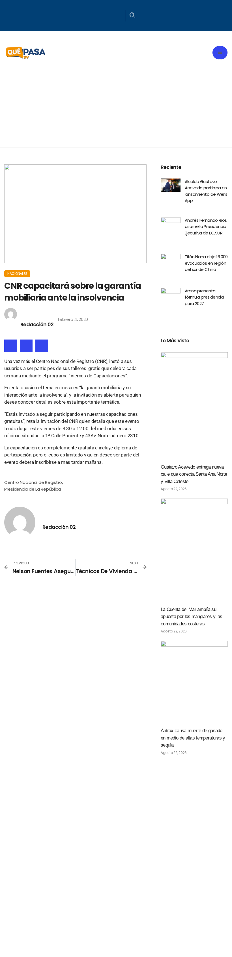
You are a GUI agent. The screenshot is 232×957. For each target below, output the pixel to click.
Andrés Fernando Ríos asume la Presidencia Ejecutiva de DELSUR (206, 226)
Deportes (119, 855)
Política (76, 836)
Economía (118, 836)
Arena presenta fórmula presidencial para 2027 (204, 297)
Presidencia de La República (32, 489)
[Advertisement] (116, 104)
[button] (10, 346)
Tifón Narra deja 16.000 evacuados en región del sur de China (206, 263)
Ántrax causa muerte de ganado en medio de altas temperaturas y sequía (193, 738)
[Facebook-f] (104, 15)
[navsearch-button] (132, 15)
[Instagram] (118, 15)
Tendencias (199, 836)
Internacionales (65, 855)
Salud (157, 836)
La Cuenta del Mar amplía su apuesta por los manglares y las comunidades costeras (191, 617)
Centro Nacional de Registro (33, 482)
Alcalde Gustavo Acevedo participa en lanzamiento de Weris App (206, 191)
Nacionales (17, 273)
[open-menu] (220, 53)
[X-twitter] (111, 15)
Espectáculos (170, 855)
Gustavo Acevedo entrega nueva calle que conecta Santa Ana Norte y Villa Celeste (194, 474)
